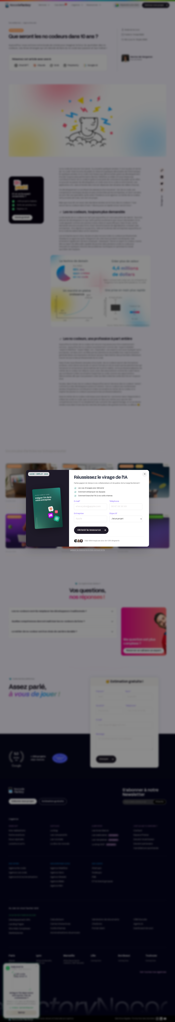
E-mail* (77, 501)
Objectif (113, 513)
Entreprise (79, 513)
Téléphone (114, 501)
